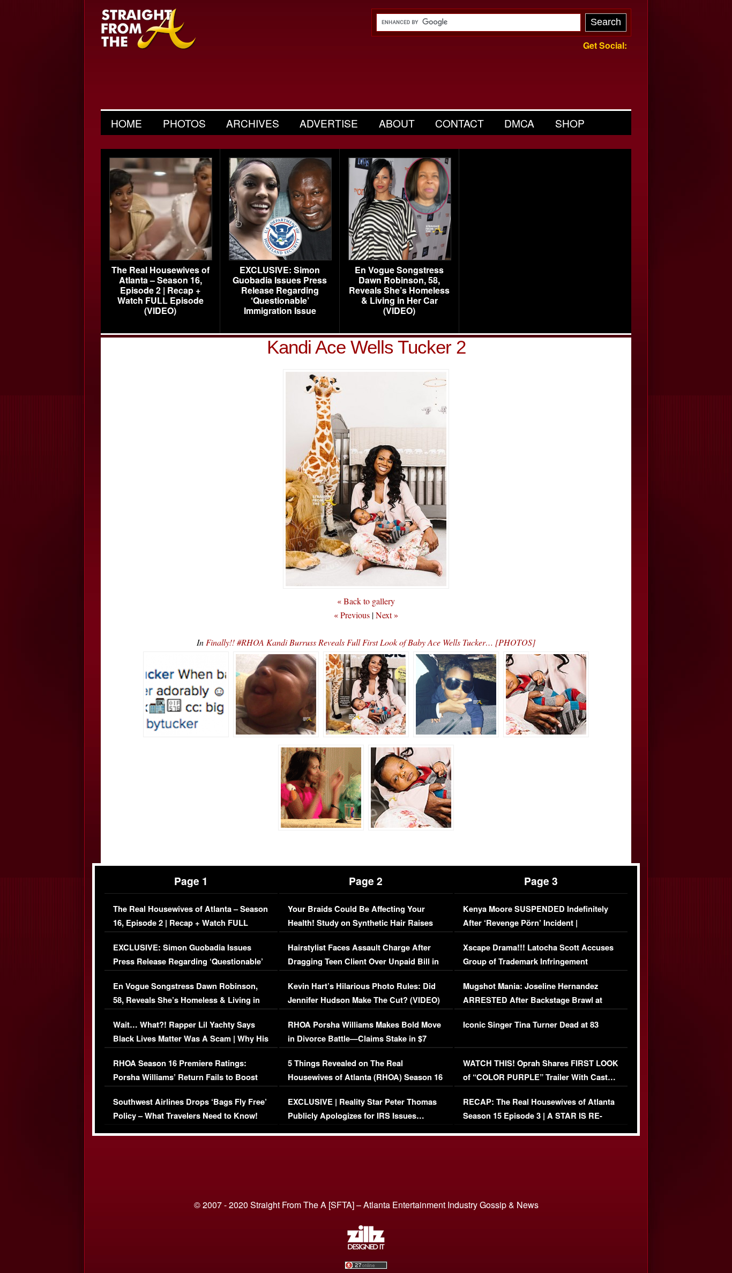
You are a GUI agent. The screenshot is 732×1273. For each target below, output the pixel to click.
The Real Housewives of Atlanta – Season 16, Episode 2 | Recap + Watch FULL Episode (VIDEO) (160, 290)
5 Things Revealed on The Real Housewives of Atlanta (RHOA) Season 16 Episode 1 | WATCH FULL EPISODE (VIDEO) (365, 1084)
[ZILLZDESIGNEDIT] (366, 1247)
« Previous (352, 614)
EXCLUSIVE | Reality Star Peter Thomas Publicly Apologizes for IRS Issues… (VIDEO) (362, 1115)
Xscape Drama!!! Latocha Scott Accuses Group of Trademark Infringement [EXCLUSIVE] (538, 961)
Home (126, 123)
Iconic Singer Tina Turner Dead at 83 (531, 1024)
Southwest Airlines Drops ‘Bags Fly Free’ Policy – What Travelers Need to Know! (190, 1108)
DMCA (519, 123)
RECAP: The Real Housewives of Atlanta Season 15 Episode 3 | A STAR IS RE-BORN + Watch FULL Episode (539, 1115)
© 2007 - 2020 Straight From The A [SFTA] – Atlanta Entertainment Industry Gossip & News (366, 1205)
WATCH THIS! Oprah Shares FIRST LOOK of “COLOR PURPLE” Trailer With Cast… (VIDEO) (540, 1077)
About (397, 123)
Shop (570, 123)
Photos (184, 123)
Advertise (329, 123)
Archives (252, 123)
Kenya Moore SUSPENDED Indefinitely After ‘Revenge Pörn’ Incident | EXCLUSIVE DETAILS (535, 922)
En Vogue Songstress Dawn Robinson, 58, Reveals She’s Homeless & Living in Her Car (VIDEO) (399, 290)
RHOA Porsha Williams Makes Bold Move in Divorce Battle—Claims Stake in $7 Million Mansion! (364, 1038)
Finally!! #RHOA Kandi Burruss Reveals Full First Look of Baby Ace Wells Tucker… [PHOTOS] (370, 642)
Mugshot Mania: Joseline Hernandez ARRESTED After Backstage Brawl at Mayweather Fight (532, 999)
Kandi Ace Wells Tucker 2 (366, 346)
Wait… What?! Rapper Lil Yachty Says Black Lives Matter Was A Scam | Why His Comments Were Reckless (190, 1038)
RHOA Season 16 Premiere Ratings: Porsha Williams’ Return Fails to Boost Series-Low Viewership (185, 1077)
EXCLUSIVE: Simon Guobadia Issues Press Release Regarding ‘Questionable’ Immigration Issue (280, 290)
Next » (387, 614)
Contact (459, 123)
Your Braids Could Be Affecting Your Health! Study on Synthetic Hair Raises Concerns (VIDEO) (360, 922)
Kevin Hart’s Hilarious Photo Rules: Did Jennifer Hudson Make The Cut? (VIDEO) (364, 993)
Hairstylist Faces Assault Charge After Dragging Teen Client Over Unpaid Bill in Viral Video (363, 961)
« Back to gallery (366, 600)
